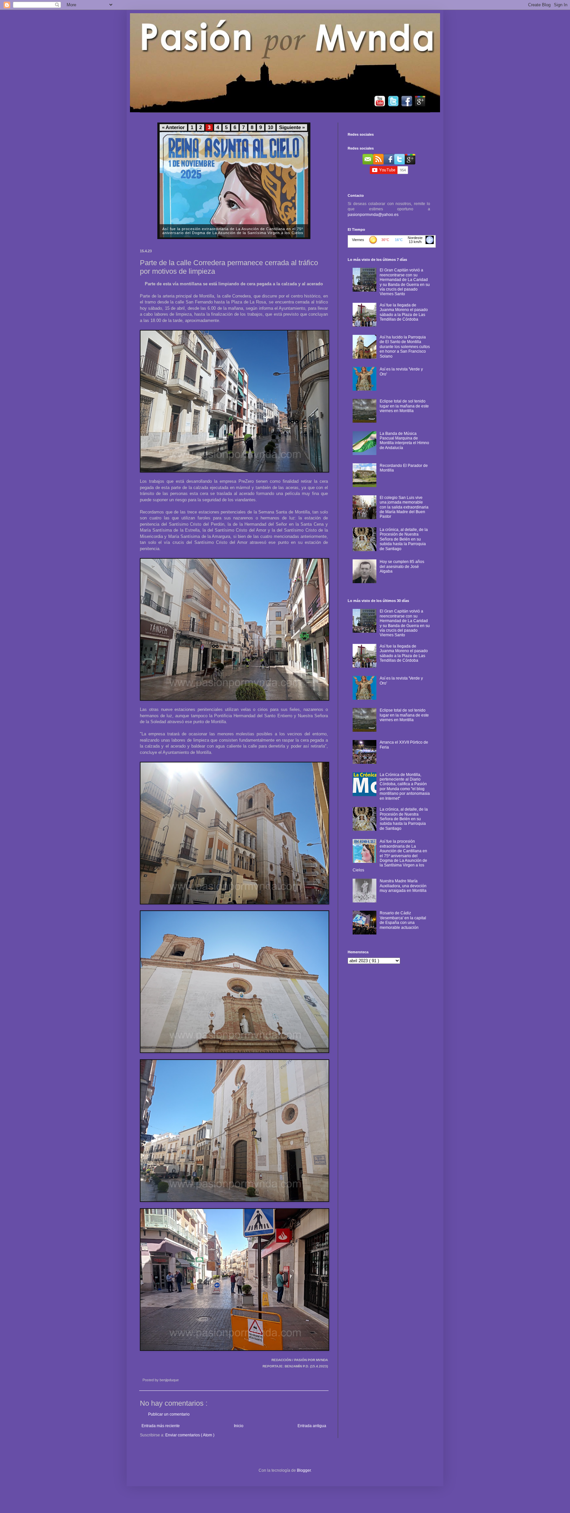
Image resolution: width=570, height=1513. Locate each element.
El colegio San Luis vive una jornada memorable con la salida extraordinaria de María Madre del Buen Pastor (404, 507)
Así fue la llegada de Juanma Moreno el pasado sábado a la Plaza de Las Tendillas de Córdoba (404, 312)
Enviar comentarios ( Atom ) (189, 1435)
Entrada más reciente (161, 1426)
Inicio (238, 1426)
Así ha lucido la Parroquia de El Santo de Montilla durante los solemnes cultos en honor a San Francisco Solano (405, 347)
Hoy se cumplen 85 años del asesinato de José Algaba (402, 566)
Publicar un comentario (169, 1414)
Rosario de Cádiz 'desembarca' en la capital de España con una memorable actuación (403, 920)
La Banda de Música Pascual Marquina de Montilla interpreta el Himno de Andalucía (404, 440)
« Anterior (173, 127)
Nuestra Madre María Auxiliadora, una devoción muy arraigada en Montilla (403, 886)
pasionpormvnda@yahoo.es (373, 214)
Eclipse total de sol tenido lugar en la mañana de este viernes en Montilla (404, 406)
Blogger (304, 1470)
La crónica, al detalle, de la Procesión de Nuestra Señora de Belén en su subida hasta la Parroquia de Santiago (404, 539)
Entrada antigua (312, 1426)
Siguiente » (292, 127)
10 (270, 127)
